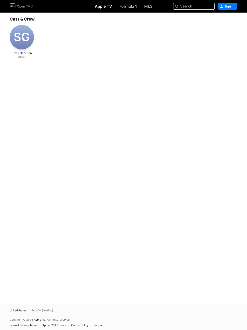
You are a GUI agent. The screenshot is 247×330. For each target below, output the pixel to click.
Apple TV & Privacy (54, 325)
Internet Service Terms (23, 325)
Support (99, 325)
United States (18, 310)
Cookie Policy (80, 325)
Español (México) (42, 310)
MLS (148, 6)
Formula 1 (128, 6)
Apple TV (103, 6)
